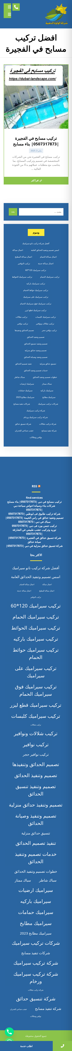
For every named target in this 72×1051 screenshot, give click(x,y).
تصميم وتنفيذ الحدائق (35, 337)
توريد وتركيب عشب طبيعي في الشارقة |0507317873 (34, 532)
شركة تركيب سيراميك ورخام (36, 417)
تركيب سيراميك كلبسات (45, 317)
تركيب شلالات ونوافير (45, 323)
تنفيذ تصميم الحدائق (23, 363)
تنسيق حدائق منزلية (48, 363)
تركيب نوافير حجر (49, 330)
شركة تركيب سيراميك (35, 410)
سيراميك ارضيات (27, 383)
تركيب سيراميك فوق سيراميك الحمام (35, 303)
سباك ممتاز (47, 383)
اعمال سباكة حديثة (45, 263)
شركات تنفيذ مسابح (21, 403)
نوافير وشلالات (36, 437)
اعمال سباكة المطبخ (23, 256)
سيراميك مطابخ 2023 (25, 397)
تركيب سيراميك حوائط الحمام (35, 290)
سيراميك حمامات (25, 390)
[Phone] (9, 1031)
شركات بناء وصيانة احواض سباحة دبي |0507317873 (34, 508)
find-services (34, 498)
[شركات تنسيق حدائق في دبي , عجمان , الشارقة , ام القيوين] (56, 14)
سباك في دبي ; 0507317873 (34, 522)
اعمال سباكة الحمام (48, 256)
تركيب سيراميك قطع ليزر (35, 310)
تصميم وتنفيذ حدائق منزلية (36, 350)
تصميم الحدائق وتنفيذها (24, 330)
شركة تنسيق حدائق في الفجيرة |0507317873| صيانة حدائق (34, 540)
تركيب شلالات (21, 317)
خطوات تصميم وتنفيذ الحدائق (45, 377)
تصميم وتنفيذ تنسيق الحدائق (35, 343)
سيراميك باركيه (47, 390)
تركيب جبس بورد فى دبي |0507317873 (34, 526)
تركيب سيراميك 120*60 (35, 270)
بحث (13, 212)
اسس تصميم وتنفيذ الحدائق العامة (45, 250)
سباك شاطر (19, 377)
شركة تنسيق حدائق (23, 423)
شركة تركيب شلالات (47, 423)
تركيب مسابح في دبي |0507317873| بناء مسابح (34, 502)
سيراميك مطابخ (48, 397)
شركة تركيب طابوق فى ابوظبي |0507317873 (34, 514)
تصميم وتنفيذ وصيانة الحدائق (35, 357)
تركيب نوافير (22, 323)
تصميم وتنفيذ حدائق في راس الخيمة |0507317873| (34, 518)
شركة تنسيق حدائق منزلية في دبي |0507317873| (34, 546)
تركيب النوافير (24, 263)
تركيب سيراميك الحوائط (22, 276)
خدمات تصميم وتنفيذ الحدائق (36, 370)
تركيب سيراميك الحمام (49, 276)
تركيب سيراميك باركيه (35, 283)
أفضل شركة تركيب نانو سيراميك (35, 243)
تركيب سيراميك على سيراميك (35, 296)
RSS (34, 486)
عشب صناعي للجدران (24, 430)
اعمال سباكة (17, 250)
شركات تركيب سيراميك (48, 403)
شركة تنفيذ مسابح (49, 430)
